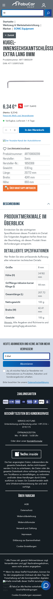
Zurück (10, 35)
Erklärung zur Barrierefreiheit (26, 540)
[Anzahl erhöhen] (15, 130)
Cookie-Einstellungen (26, 546)
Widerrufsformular (26, 522)
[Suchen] (48, 12)
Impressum (27, 534)
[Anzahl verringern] (6, 130)
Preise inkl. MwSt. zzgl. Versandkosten (18, 115)
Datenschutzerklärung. (38, 382)
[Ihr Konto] (44, 5)
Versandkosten (11, 563)
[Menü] (3, 5)
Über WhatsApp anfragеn (22, 188)
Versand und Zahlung (26, 528)
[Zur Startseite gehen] (23, 4)
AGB (26, 504)
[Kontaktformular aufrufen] (46, 585)
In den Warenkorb (34, 130)
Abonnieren (26, 363)
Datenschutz (26, 510)
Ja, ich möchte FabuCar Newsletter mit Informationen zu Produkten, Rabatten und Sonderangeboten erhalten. (26, 373)
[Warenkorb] (51, 5)
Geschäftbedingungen (26, 589)
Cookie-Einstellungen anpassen (26, 595)
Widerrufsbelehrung (26, 516)
